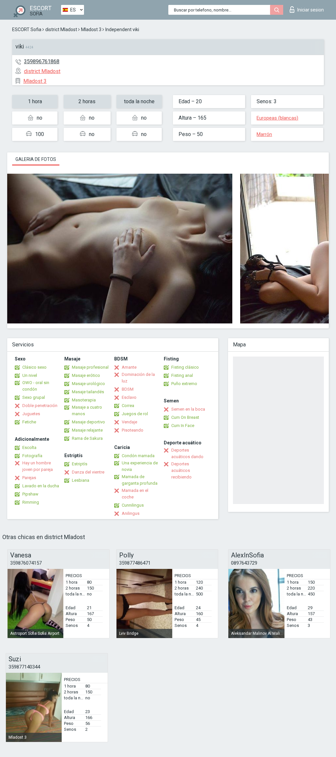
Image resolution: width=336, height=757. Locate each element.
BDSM (128, 389)
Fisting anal (182, 375)
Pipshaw (30, 494)
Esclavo (129, 397)
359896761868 (41, 61)
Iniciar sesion (310, 9)
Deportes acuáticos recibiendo (181, 470)
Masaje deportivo (88, 421)
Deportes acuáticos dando (187, 453)
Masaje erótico (86, 375)
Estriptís (79, 463)
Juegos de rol (135, 413)
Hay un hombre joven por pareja (37, 466)
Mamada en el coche (135, 493)
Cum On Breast (185, 417)
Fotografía (32, 455)
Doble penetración (39, 405)
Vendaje (129, 421)
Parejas (29, 477)
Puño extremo (184, 383)
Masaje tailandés (88, 391)
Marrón (264, 134)
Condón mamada (138, 455)
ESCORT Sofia (26, 29)
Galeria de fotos (35, 159)
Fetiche (29, 421)
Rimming (30, 502)
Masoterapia (84, 400)
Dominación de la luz (138, 377)
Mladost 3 (91, 29)
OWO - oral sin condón (35, 386)
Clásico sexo (34, 367)
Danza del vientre (88, 472)
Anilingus (130, 513)
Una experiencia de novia (140, 466)
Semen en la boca (188, 409)
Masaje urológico (88, 383)
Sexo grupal (33, 397)
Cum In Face (182, 425)
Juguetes (31, 413)
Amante (129, 367)
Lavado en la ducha (40, 485)
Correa (128, 405)
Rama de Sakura (87, 438)
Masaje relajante (87, 430)
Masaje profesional (90, 367)
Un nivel (29, 375)
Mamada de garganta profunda (140, 480)
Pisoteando (132, 430)
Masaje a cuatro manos (87, 410)
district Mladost (61, 29)
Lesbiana (80, 480)
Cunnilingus (133, 505)
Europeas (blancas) (277, 118)
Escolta (29, 447)
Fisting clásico (185, 367)
